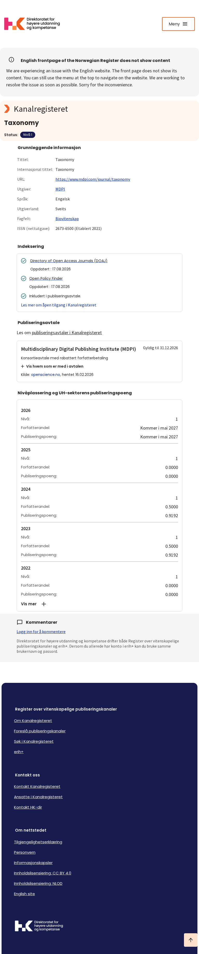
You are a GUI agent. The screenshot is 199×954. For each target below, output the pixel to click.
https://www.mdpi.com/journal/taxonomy (92, 179)
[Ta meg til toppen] (190, 940)
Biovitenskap (67, 218)
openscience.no (45, 374)
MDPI (60, 189)
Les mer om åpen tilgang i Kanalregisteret (58, 304)
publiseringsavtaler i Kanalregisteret (67, 332)
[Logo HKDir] (99, 926)
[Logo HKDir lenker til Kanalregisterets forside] (35, 23)
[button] (99, 604)
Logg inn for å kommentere (41, 631)
